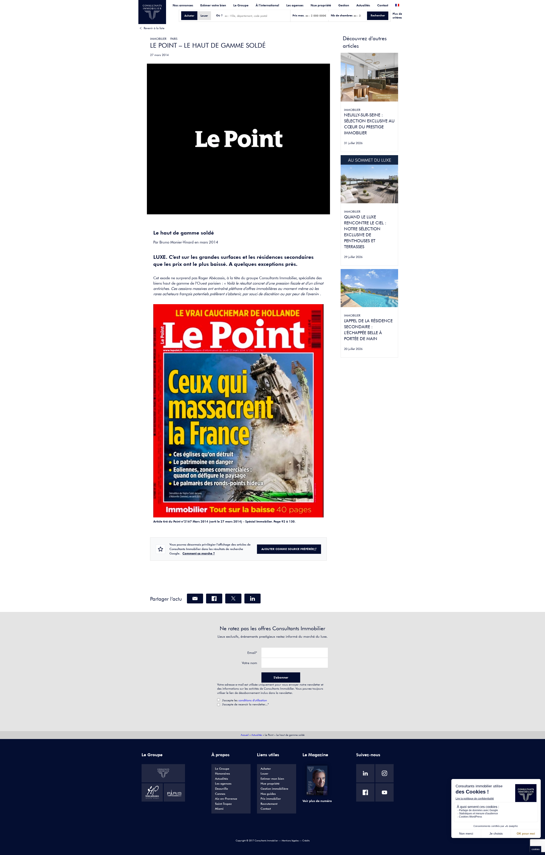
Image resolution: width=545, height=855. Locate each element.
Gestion (343, 5)
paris (173, 38)
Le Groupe (240, 5)
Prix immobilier (271, 798)
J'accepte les (244, 700)
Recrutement (269, 803)
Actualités (363, 5)
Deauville (221, 788)
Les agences (294, 5)
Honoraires (222, 773)
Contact (382, 5)
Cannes (220, 793)
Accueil (245, 734)
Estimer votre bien (213, 5)
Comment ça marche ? (198, 553)
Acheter (266, 768)
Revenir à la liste (154, 28)
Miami (219, 808)
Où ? (219, 15)
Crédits (306, 840)
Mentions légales (290, 840)
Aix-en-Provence (226, 798)
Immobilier (158, 38)
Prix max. (298, 15)
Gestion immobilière (274, 788)
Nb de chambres (342, 15)
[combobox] (256, 15)
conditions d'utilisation (252, 700)
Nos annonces (183, 5)
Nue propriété (321, 5)
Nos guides (268, 793)
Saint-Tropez (223, 803)
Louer (264, 773)
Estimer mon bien (272, 778)
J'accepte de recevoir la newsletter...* (245, 704)
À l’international (267, 5)
